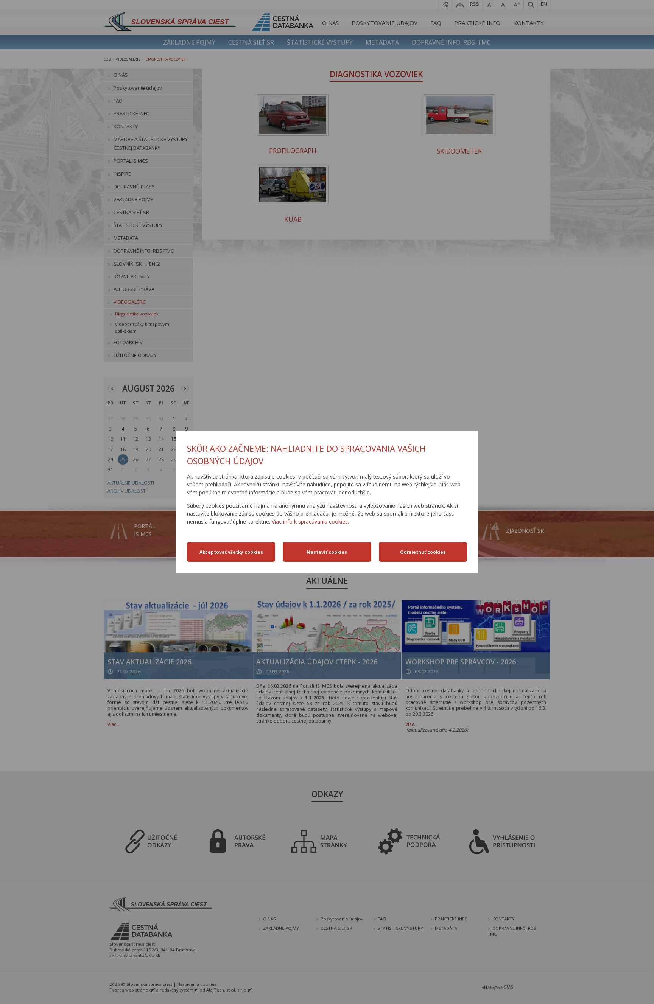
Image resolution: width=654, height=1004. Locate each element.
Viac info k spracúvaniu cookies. (310, 521)
